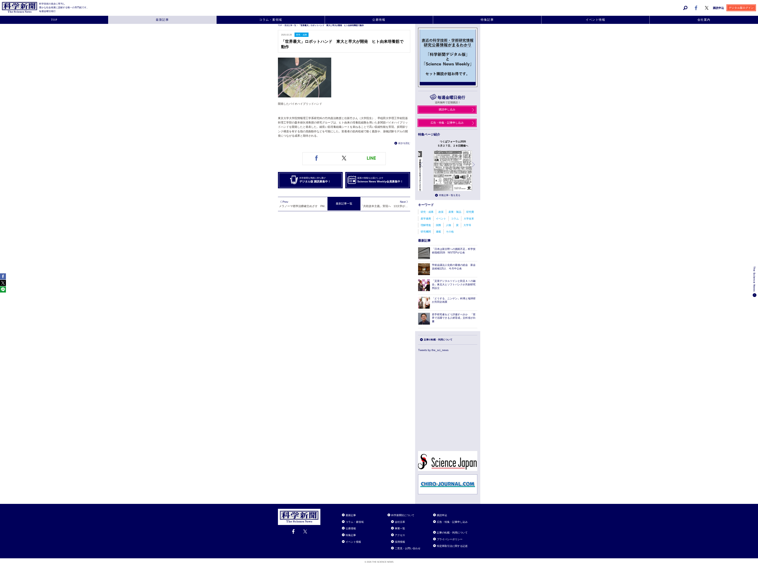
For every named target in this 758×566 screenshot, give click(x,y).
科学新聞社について (402, 515)
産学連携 (426, 218)
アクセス (400, 535)
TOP (54, 19)
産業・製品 (454, 211)
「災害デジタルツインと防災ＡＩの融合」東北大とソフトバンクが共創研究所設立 (454, 284)
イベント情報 (595, 19)
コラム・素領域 (270, 19)
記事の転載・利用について (438, 339)
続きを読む (404, 143)
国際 (438, 225)
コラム (455, 218)
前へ (421, 167)
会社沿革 (400, 521)
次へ (473, 167)
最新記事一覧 (290, 25)
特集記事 (487, 19)
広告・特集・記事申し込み (447, 122)
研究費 (470, 211)
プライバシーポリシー (449, 539)
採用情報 (400, 541)
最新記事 (162, 19)
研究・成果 (427, 211)
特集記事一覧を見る (449, 195)
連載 (438, 231)
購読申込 (718, 7)
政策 (441, 211)
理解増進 (426, 225)
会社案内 (703, 19)
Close (323, 510)
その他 (450, 231)
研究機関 (426, 231)
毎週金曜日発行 (451, 97)
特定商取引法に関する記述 (452, 546)
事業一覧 (400, 528)
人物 (448, 225)
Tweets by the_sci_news (433, 350)
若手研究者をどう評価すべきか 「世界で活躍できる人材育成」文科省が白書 (454, 318)
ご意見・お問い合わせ (407, 548)
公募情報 (378, 19)
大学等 (467, 225)
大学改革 (469, 218)
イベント (441, 218)
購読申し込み (447, 109)
